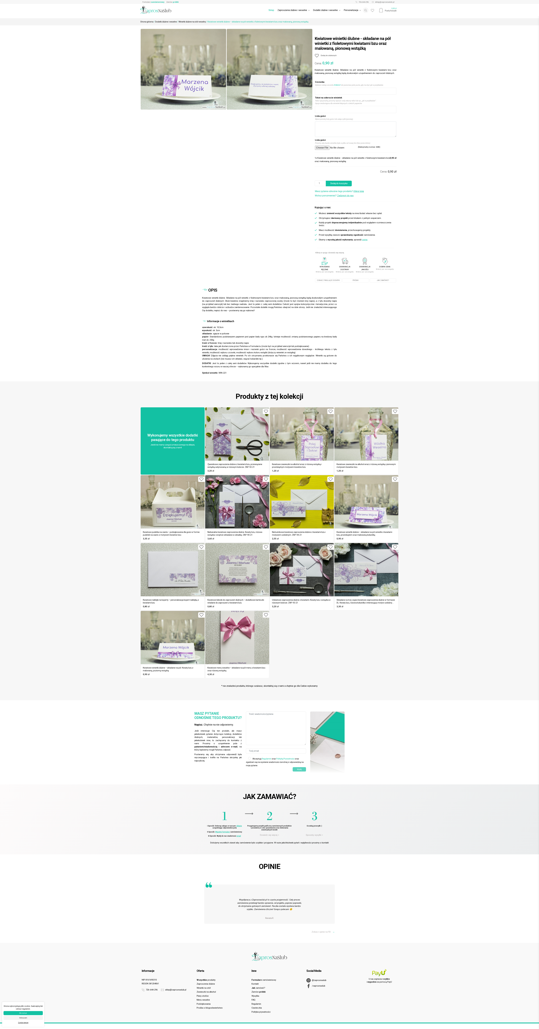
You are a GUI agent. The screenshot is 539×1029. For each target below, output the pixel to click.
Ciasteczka (257, 1008)
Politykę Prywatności (285, 759)
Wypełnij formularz (222, 832)
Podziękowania (204, 1004)
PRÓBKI (355, 280)
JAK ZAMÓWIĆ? (383, 280)
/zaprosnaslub (318, 986)
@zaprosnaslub (318, 980)
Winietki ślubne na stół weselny (192, 22)
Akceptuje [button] (23, 1013)
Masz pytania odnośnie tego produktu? (339, 191)
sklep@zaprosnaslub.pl (384, 2)
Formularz (153, 2)
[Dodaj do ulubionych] (266, 411)
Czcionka (319, 82)
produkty (206, 980)
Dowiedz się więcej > (269, 835)
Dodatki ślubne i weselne (166, 22)
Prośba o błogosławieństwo (210, 1008)
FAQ (253, 1000)
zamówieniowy (264, 980)
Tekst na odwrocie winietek (328, 97)
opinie (364, 239)
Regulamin (266, 759)
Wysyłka (255, 996)
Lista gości (320, 116)
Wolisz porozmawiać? (334, 195)
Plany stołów (203, 996)
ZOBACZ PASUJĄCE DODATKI (328, 280)
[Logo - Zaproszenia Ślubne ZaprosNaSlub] (155, 9)
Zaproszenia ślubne (206, 984)
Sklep (271, 10)
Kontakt (255, 984)
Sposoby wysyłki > (314, 835)
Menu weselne (203, 1000)
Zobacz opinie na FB (323, 932)
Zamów (172, 2)
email (239, 836)
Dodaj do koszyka (338, 183)
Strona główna (146, 22)
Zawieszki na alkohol (206, 992)
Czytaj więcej (23, 1023)
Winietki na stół (204, 988)
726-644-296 (363, 2)
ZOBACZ (337, 85)
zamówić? (258, 988)
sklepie (239, 826)
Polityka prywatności (261, 1012)
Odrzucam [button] (23, 1018)
